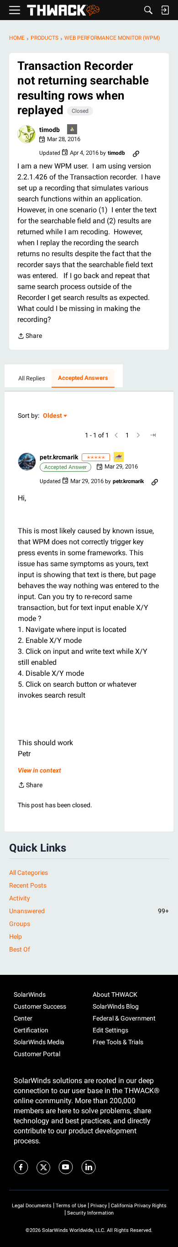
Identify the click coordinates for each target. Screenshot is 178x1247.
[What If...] (72, 130)
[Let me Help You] (119, 457)
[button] (26, 134)
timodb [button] (49, 129)
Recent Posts (28, 885)
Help (15, 936)
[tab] (32, 378)
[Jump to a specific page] (153, 435)
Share (29, 337)
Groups (19, 923)
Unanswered (89, 911)
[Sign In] (165, 10)
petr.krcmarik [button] (59, 457)
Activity (19, 898)
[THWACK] (63, 10)
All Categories (28, 872)
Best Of (19, 949)
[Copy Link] (136, 153)
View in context (39, 770)
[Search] (148, 10)
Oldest (53, 416)
